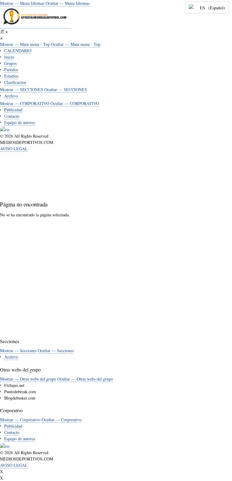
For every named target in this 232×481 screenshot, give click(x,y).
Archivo (11, 96)
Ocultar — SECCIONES (65, 89)
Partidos (11, 69)
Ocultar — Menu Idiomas (67, 3)
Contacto (11, 116)
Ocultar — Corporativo (62, 419)
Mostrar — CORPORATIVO (24, 103)
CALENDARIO (17, 50)
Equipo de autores (19, 122)
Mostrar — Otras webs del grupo (28, 379)
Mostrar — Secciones (18, 350)
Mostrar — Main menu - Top (25, 44)
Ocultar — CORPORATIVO (74, 103)
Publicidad (13, 110)
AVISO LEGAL (14, 148)
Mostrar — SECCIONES (21, 89)
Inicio (9, 57)
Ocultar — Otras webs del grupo (85, 379)
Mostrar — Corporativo (20, 419)
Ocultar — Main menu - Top (75, 44)
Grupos (10, 63)
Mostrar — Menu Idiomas (22, 3)
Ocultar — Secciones (56, 350)
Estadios (11, 76)
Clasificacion (15, 82)
